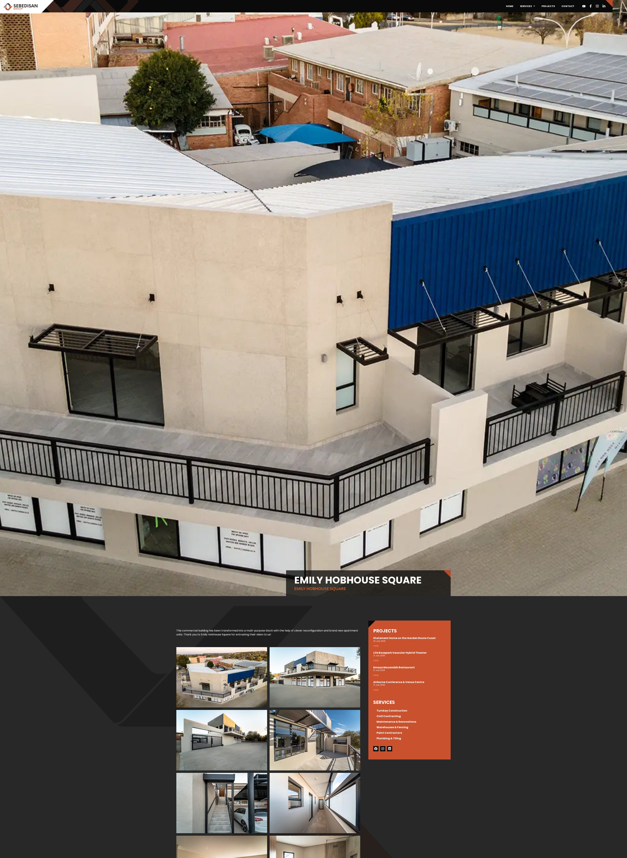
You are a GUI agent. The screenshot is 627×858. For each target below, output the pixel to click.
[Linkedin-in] (604, 6)
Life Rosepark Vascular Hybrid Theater (400, 653)
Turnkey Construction (392, 711)
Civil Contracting (389, 716)
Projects (548, 6)
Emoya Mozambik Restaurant (394, 667)
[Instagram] (597, 6)
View (376, 646)
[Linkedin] (389, 748)
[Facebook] (375, 748)
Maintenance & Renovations (396, 722)
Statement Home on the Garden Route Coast (404, 638)
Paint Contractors (389, 733)
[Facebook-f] (591, 6)
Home (509, 6)
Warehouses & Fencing (392, 727)
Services (526, 6)
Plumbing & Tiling (389, 738)
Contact (568, 6)
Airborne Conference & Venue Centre (398, 682)
